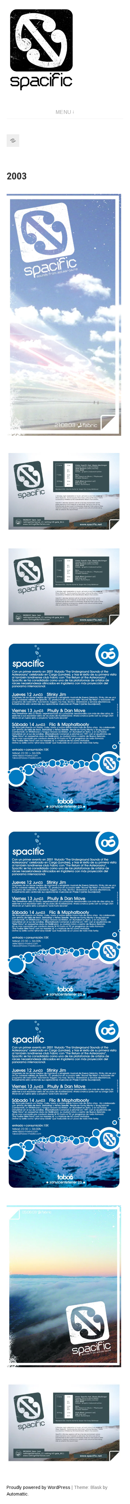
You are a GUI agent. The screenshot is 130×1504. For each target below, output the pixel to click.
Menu (63, 112)
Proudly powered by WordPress (38, 1487)
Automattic (17, 1493)
